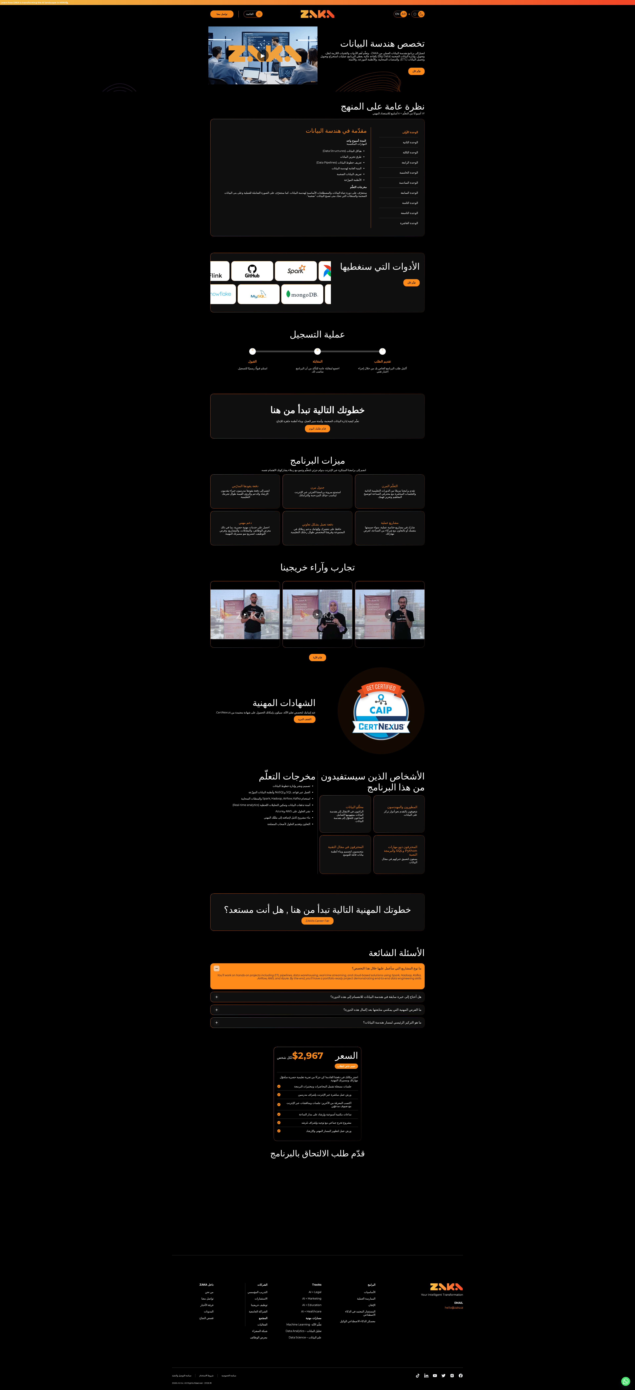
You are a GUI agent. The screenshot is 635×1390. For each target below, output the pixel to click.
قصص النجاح (206, 1318)
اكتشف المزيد (304, 719)
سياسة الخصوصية (229, 1375)
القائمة (250, 14)
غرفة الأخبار (206, 1305)
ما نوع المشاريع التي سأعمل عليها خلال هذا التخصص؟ (386, 968)
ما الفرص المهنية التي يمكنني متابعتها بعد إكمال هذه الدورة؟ (382, 1010)
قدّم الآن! (317, 657)
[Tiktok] (417, 1375)
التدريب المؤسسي (257, 1292)
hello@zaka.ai (454, 1307)
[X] (443, 1375)
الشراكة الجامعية (258, 1311)
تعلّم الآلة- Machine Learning (303, 1324)
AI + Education (311, 1305)
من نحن (209, 1292)
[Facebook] (460, 1375)
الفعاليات (262, 1324)
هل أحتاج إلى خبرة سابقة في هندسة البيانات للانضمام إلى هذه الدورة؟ (375, 997)
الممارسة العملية (366, 1298)
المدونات (208, 1311)
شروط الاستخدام (206, 1375)
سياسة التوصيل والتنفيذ (181, 1375)
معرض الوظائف (258, 1337)
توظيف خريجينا (259, 1305)
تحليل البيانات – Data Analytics (303, 1331)
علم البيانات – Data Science (305, 1337)
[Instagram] (452, 1375)
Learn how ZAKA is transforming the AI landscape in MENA (415, 2)
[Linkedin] (426, 1375)
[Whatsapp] (625, 1381)
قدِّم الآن (416, 71)
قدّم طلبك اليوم (317, 428)
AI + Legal (315, 1292)
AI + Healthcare (311, 1311)
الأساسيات (369, 1292)
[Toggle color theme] (418, 14)
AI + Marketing (311, 1298)
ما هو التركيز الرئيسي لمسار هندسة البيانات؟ (392, 1022)
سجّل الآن (317, 883)
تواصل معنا (222, 14)
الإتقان (371, 1305)
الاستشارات (261, 1298)
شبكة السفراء (259, 1331)
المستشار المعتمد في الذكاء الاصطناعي (360, 1313)
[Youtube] (435, 1375)
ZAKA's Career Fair (317, 920)
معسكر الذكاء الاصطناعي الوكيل (357, 1321)
